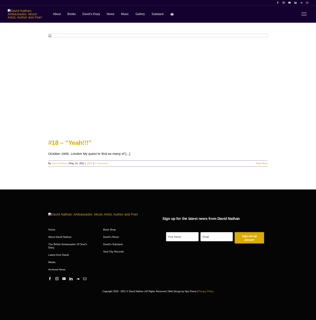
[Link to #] (304, 14)
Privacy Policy (206, 291)
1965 (89, 163)
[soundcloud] (301, 3)
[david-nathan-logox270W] (26, 11)
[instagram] (284, 3)
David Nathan (59, 163)
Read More (262, 163)
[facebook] (278, 3)
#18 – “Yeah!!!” (70, 142)
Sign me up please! (249, 237)
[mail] (307, 3)
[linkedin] (295, 3)
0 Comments (102, 163)
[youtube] (289, 3)
